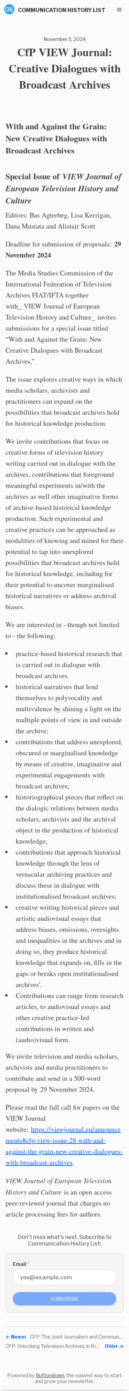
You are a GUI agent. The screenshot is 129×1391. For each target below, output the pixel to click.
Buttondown (50, 1375)
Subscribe (65, 1299)
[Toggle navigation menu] (119, 9)
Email (21, 1264)
